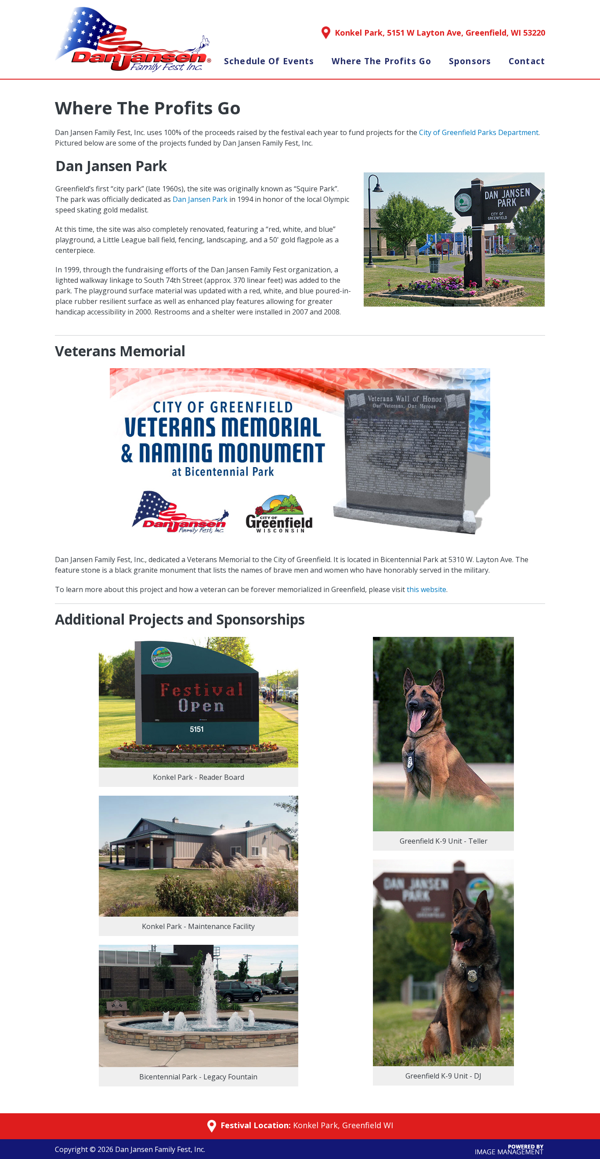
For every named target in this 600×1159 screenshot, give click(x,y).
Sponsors (470, 61)
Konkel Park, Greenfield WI (343, 1125)
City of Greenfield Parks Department (479, 132)
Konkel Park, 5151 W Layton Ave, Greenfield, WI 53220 (440, 32)
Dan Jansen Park (200, 199)
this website (426, 589)
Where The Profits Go (381, 61)
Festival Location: (254, 1125)
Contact (527, 61)
